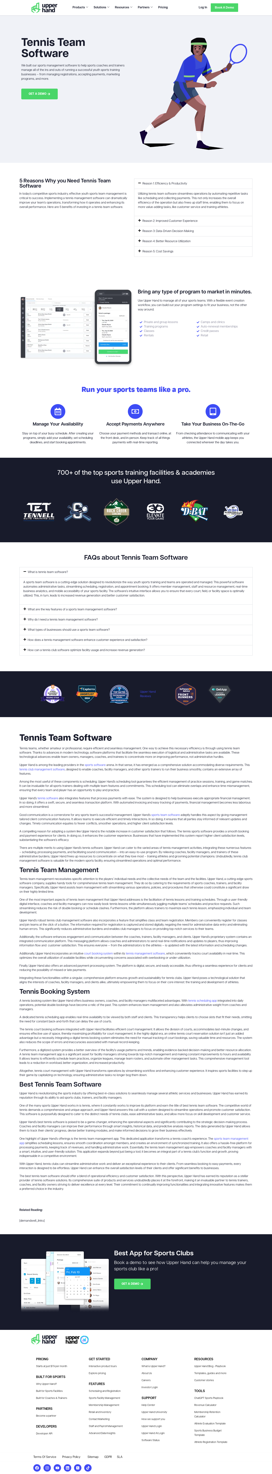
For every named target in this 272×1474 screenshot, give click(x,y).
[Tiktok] (88, 1468)
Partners (144, 7)
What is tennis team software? (48, 572)
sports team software (165, 815)
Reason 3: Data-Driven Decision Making (168, 231)
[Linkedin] (67, 1468)
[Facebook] (37, 1468)
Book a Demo (224, 7)
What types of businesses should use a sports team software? (69, 629)
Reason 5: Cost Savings (157, 251)
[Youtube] (57, 1468)
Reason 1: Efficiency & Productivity (164, 183)
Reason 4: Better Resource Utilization (166, 241)
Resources (122, 7)
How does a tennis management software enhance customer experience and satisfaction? (87, 640)
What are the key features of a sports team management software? (72, 609)
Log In (203, 7)
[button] (193, 184)
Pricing (163, 7)
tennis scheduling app (202, 1000)
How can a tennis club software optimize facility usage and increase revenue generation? (86, 650)
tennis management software (145, 953)
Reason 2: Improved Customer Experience (170, 221)
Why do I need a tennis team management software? (63, 619)
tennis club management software (42, 769)
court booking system (98, 953)
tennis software (48, 798)
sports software (95, 765)
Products (79, 7)
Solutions (100, 7)
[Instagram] (47, 1468)
